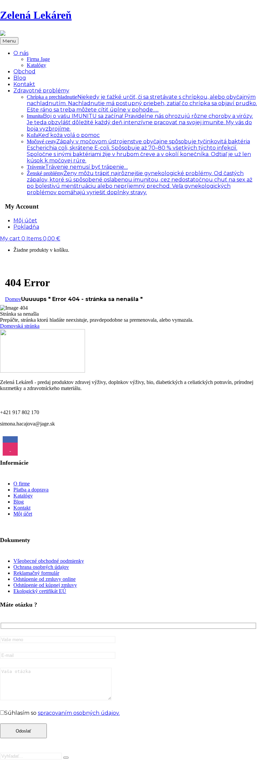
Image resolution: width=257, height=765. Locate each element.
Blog (18, 502)
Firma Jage (38, 59)
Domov (13, 299)
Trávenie (77, 167)
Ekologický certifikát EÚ (39, 591)
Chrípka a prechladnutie (142, 103)
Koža (63, 135)
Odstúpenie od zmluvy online (44, 579)
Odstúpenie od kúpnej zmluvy (45, 585)
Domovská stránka (19, 326)
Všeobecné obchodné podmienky (48, 561)
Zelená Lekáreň (36, 15)
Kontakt (21, 508)
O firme (21, 483)
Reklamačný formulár (36, 573)
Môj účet (22, 514)
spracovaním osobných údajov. (79, 713)
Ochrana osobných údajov (41, 567)
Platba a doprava (31, 489)
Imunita (140, 122)
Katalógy (36, 65)
